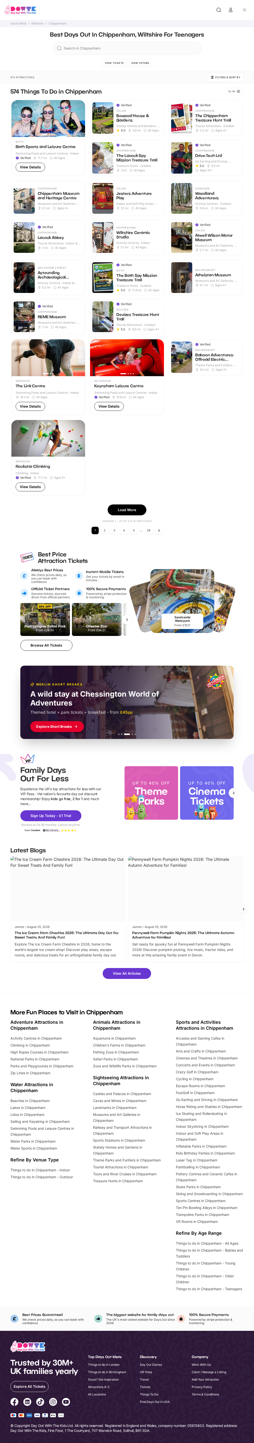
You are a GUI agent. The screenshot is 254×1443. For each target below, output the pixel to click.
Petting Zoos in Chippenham (116, 1052)
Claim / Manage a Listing (209, 1372)
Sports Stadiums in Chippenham (119, 1140)
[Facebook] (14, 1402)
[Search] (218, 9)
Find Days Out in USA (155, 1402)
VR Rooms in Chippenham (197, 1221)
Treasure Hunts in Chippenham (118, 1181)
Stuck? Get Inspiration (103, 1379)
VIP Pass (146, 1372)
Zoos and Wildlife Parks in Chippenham (125, 1066)
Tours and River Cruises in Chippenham (125, 1174)
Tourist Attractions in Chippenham (120, 1167)
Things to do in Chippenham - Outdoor (41, 1177)
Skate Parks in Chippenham (198, 1187)
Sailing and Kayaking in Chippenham (40, 1121)
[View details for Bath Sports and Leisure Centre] (48, 138)
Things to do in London (104, 1364)
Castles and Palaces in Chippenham (122, 1094)
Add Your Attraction (205, 1379)
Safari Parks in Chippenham (115, 1059)
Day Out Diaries (151, 1364)
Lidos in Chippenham (27, 1114)
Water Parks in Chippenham (33, 1141)
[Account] (230, 9)
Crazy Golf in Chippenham (197, 1072)
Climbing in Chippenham (30, 1045)
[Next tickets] (127, 620)
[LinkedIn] (27, 1402)
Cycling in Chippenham (194, 1079)
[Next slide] (234, 793)
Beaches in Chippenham (30, 1101)
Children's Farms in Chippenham (119, 1045)
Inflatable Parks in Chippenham (201, 1146)
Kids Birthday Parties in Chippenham (205, 1153)
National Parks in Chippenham (34, 1059)
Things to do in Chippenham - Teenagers (209, 1289)
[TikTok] (40, 1402)
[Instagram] (53, 1402)
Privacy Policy (202, 1387)
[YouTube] (66, 1402)
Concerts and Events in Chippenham (205, 1065)
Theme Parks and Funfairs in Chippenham (127, 1160)
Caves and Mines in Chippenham (119, 1101)
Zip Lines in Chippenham (30, 1073)
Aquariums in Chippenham (114, 1038)
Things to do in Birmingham (107, 1372)
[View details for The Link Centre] (48, 377)
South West (18, 23)
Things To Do (149, 1394)
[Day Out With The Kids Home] (20, 9)
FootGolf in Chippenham (195, 1093)
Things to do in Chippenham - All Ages (207, 1243)
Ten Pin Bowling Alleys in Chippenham (206, 1208)
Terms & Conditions (205, 1394)
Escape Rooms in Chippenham (200, 1086)
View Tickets (114, 62)
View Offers (140, 62)
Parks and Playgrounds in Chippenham (41, 1066)
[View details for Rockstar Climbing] (48, 458)
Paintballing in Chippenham (198, 1167)
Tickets (145, 1387)
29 (148, 530)
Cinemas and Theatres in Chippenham (207, 1058)
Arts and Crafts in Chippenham (201, 1051)
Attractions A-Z (99, 1387)
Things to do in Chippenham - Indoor (40, 1170)
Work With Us (201, 1364)
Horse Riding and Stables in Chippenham (209, 1106)
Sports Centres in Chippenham (200, 1201)
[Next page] (159, 530)
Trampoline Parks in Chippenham (202, 1214)
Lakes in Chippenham (27, 1107)
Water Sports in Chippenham (33, 1148)
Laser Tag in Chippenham (196, 1160)
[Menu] (244, 9)
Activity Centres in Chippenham (36, 1038)
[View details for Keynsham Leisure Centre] (127, 377)
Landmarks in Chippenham (114, 1107)
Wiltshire (37, 23)
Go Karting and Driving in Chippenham (207, 1100)
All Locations (97, 1394)
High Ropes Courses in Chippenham (39, 1052)
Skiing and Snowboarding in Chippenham (209, 1194)
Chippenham (57, 23)
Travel (144, 1379)
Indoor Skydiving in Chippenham (202, 1126)
